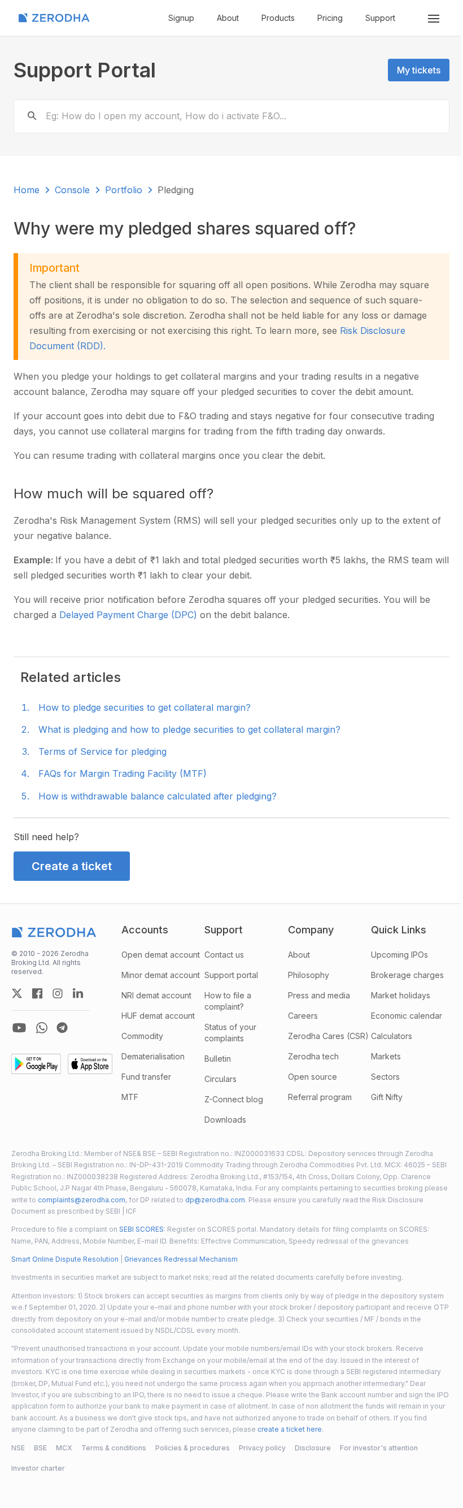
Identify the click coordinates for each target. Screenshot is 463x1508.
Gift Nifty (387, 1097)
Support (380, 18)
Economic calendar (406, 1015)
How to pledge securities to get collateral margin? (144, 707)
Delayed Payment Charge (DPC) (129, 614)
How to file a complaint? (227, 1000)
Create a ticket (72, 866)
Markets (386, 1056)
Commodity (142, 1036)
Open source (312, 1076)
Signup (181, 18)
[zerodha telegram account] (62, 1027)
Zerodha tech (313, 1056)
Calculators (391, 1036)
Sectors (385, 1076)
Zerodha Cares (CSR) (328, 1036)
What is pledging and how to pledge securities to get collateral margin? (189, 729)
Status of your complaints (230, 1032)
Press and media (319, 995)
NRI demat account (156, 995)
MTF (129, 1097)
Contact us (224, 954)
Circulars (220, 1079)
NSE (18, 1448)
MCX (64, 1448)
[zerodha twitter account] (17, 993)
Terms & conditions (113, 1448)
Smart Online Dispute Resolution (65, 1259)
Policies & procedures (192, 1448)
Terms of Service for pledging (102, 751)
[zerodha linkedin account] (78, 993)
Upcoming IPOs (399, 954)
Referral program (320, 1097)
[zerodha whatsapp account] (41, 1027)
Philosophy (308, 975)
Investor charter (38, 1468)
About (228, 18)
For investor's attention (379, 1448)
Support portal (231, 975)
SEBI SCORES (141, 1229)
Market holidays (400, 995)
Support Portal (85, 70)
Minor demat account (160, 975)
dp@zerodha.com (215, 1200)
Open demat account (160, 954)
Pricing (330, 18)
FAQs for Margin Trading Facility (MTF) (122, 773)
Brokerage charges (407, 975)
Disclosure (313, 1448)
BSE (40, 1448)
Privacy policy (262, 1448)
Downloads (225, 1119)
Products (278, 18)
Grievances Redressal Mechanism (181, 1259)
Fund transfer (146, 1076)
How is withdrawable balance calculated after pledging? (157, 796)
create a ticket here (289, 1429)
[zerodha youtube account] (19, 1028)
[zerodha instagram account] (57, 993)
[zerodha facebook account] (37, 993)
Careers (303, 1015)
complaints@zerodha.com (81, 1200)
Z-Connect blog (233, 1099)
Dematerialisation (153, 1056)
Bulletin (217, 1058)
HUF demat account (158, 1015)
